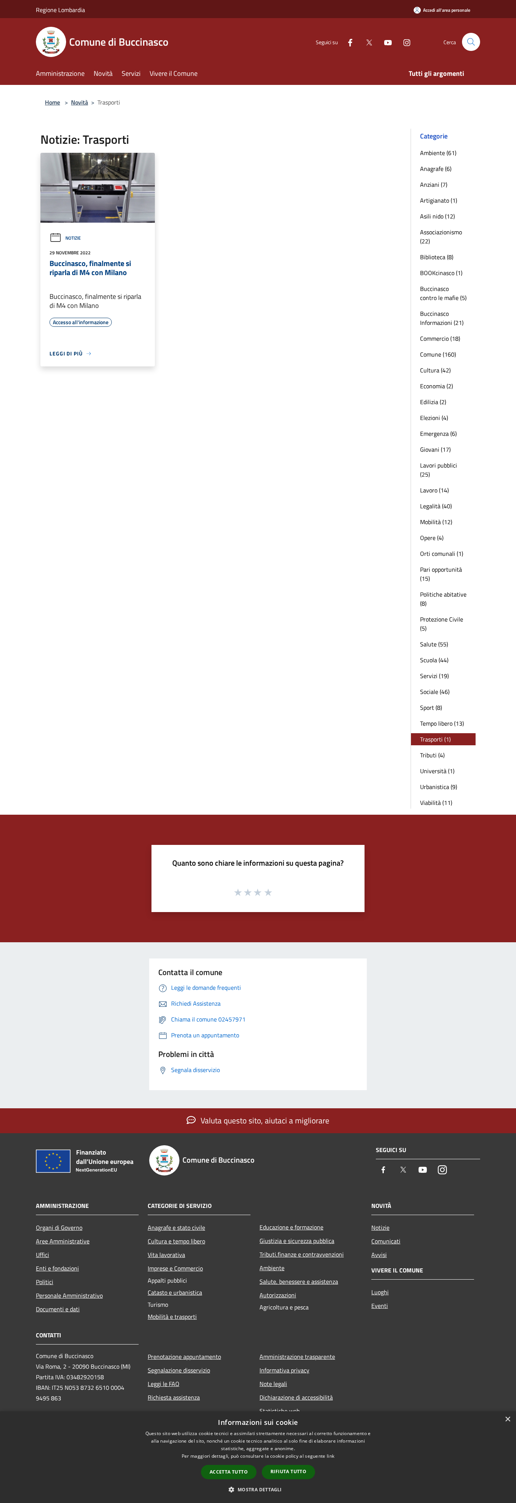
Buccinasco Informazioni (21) (441, 318)
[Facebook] (347, 42)
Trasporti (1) (435, 739)
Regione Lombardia (60, 9)
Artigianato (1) (438, 200)
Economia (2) (436, 386)
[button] (257, 1489)
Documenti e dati (58, 1309)
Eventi (379, 1305)
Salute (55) (434, 644)
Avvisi (379, 1254)
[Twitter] (366, 42)
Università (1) (437, 770)
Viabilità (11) (436, 802)
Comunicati (385, 1241)
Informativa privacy (284, 1370)
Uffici (42, 1254)
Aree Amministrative (63, 1241)
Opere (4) (431, 537)
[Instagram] (403, 42)
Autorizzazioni (278, 1295)
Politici (44, 1281)
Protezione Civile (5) (441, 624)
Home (52, 102)
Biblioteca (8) (436, 257)
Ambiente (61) (438, 152)
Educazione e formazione (291, 1227)
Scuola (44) (434, 660)
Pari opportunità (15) (441, 574)
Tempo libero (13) (442, 723)
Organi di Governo (59, 1227)
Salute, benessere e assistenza (299, 1281)
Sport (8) (431, 707)
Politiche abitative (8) (443, 599)
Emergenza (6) (438, 433)
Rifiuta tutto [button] (288, 1471)
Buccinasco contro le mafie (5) (443, 293)
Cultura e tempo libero (176, 1241)
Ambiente (272, 1267)
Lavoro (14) (434, 490)
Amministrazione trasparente (297, 1356)
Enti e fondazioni (57, 1268)
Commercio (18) (440, 338)
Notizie (73, 238)
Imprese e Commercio (175, 1268)
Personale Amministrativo (69, 1295)
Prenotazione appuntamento (184, 1356)
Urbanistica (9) (438, 786)
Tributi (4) (432, 755)
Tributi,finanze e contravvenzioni (302, 1254)
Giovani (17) (435, 449)
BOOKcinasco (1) (441, 272)
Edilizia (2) (433, 401)
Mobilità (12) (436, 521)
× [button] (507, 1419)
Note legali (273, 1383)
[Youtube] (384, 42)
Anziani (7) (433, 184)
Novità (79, 102)
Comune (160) (438, 354)
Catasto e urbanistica (175, 1292)
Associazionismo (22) (441, 237)
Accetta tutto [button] (229, 1472)
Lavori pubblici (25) (438, 470)
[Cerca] (471, 42)
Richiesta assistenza (174, 1397)
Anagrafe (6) (435, 168)
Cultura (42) (435, 370)
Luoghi (380, 1292)
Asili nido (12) (437, 216)
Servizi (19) (434, 675)
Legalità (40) (436, 506)
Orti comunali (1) (441, 553)
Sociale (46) (435, 691)
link (330, 1456)
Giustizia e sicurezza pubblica (297, 1240)
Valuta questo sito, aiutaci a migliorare (264, 1120)
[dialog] (258, 1457)
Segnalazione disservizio (179, 1370)
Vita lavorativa (166, 1254)
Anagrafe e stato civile (176, 1227)
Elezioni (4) (434, 417)
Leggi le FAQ (163, 1383)
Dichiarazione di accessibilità (296, 1397)
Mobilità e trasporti (172, 1316)
